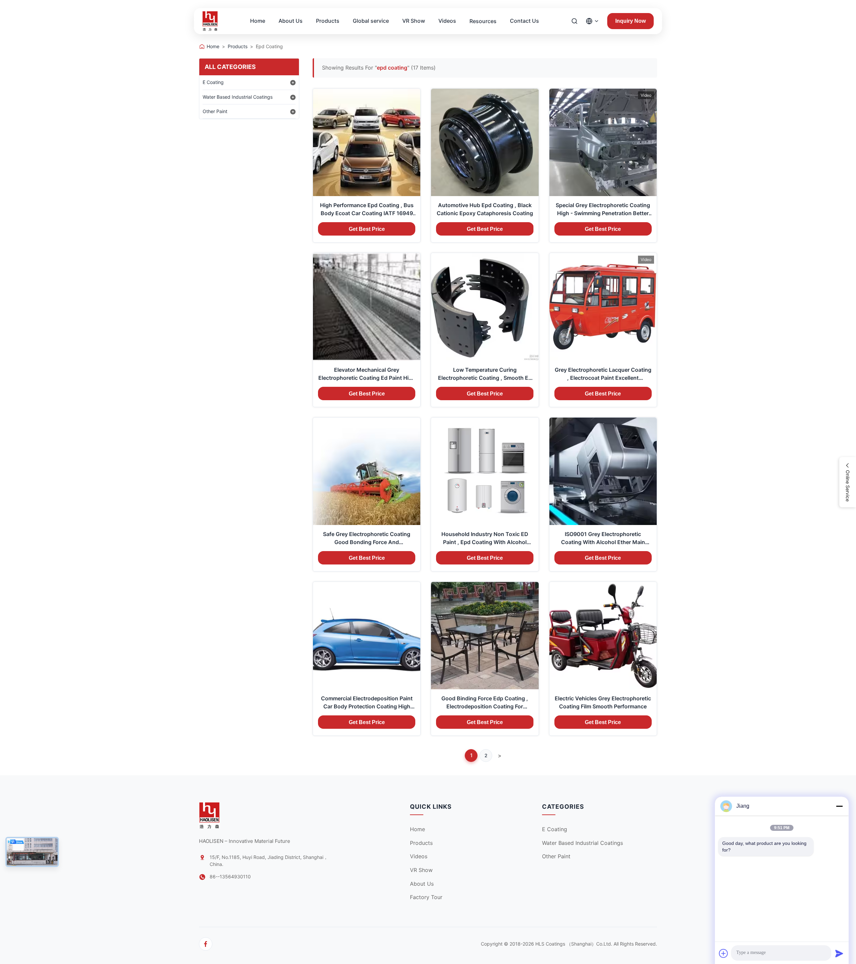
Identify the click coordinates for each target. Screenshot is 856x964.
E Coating (213, 82)
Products (327, 20)
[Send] (839, 953)
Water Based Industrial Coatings (238, 97)
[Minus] (839, 806)
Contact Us (524, 20)
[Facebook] (205, 944)
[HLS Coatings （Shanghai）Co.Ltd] (210, 21)
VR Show (413, 20)
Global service (371, 20)
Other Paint (215, 111)
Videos (447, 20)
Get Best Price (367, 229)
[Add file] (723, 953)
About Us (291, 20)
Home (257, 20)
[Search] (574, 21)
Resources (483, 21)
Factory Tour (426, 897)
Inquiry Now (630, 21)
